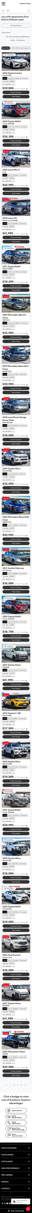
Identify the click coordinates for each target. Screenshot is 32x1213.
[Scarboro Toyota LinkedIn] (10, 1203)
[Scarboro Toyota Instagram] (5, 1203)
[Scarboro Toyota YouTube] (7, 1203)
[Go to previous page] (7, 1085)
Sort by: (13, 40)
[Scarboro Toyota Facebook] (2, 1203)
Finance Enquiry (16, 92)
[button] (29, 10)
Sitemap (15, 1198)
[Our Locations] (8, 11)
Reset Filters (5, 48)
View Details (16, 96)
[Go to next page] (25, 1085)
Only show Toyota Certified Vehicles (19, 37)
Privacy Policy (21, 1198)
